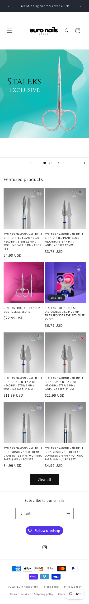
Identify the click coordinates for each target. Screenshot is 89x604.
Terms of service (20, 594)
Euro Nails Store (27, 586)
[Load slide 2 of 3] (44, 163)
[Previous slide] (31, 163)
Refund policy (51, 586)
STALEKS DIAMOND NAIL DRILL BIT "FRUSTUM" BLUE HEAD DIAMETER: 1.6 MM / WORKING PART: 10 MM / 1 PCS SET (64, 453)
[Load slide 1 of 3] (39, 163)
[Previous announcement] (9, 6)
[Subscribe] (68, 513)
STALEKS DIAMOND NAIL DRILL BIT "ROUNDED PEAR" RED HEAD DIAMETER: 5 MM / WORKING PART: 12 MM (64, 383)
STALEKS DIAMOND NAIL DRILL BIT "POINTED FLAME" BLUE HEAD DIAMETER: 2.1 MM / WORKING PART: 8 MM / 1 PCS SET (23, 241)
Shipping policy (44, 594)
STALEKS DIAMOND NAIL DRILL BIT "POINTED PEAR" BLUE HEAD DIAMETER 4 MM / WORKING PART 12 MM (64, 239)
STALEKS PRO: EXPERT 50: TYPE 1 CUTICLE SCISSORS (24, 309)
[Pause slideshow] (84, 163)
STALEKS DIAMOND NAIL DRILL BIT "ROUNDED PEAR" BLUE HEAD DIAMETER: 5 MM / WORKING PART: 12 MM (23, 383)
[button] (9, 30)
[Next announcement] (80, 6)
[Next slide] (58, 163)
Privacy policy (73, 586)
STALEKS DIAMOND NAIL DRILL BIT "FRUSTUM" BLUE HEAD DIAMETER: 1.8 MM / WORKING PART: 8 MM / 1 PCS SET (23, 453)
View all (44, 479)
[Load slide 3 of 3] (50, 163)
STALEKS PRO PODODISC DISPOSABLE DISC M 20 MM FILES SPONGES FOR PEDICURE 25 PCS (65, 313)
